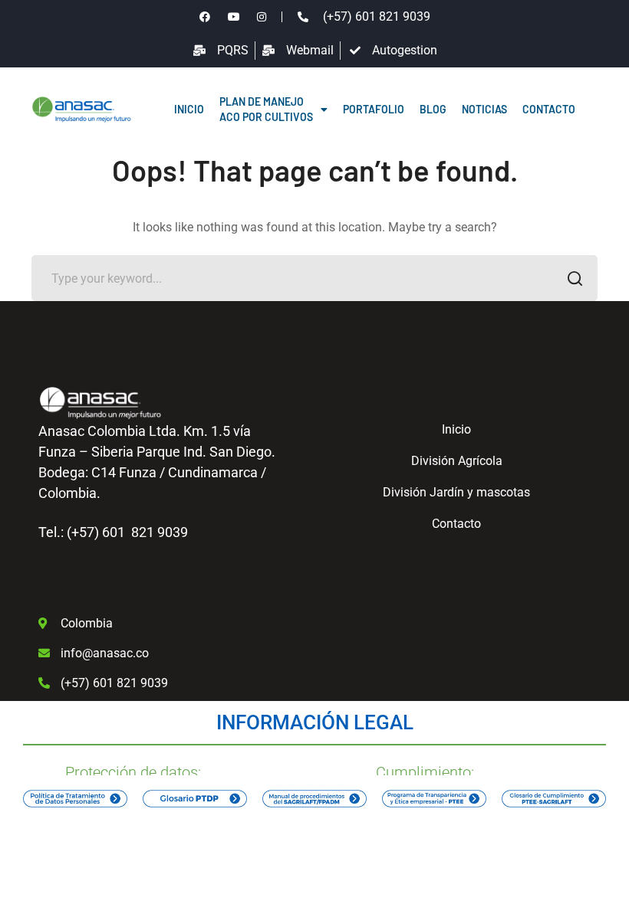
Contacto (548, 109)
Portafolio (373, 109)
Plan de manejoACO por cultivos (266, 109)
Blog (433, 109)
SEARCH (574, 278)
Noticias (484, 109)
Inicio (189, 109)
